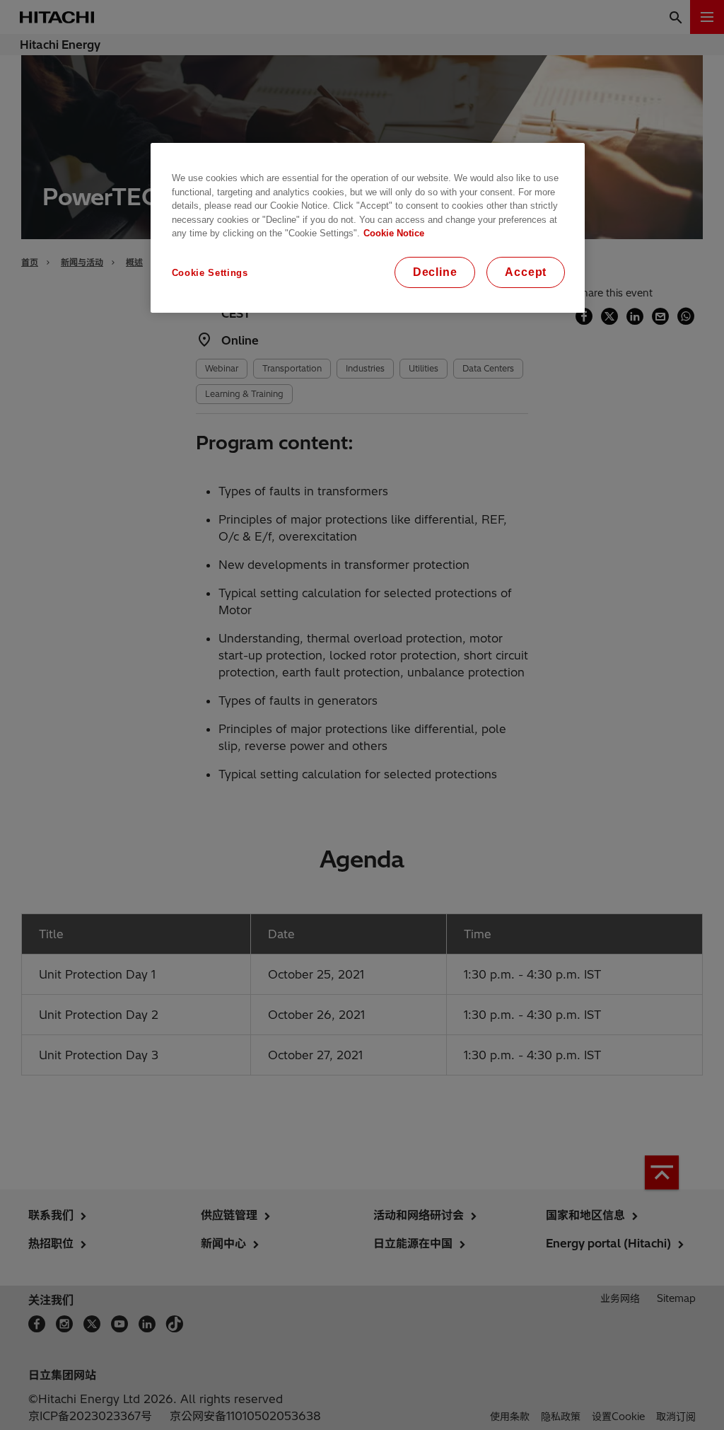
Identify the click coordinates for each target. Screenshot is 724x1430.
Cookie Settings (210, 272)
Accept (526, 272)
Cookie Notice (393, 233)
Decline (435, 272)
